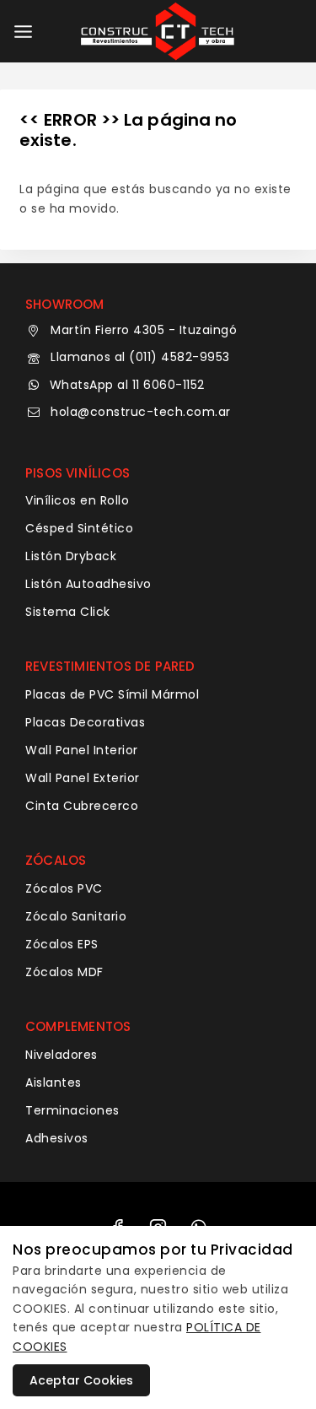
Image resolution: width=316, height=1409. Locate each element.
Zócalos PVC (64, 888)
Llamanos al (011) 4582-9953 (140, 356)
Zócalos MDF (64, 972)
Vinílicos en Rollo (77, 500)
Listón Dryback (70, 556)
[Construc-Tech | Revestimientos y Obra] (158, 31)
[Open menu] (23, 31)
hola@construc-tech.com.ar (141, 411)
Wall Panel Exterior (82, 777)
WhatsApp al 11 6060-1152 (127, 384)
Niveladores (61, 1054)
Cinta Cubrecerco (81, 805)
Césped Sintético (79, 528)
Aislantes (53, 1082)
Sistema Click (67, 611)
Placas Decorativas (85, 722)
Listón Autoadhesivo (88, 583)
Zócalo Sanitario (75, 916)
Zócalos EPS (62, 944)
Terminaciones (72, 1110)
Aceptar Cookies (81, 1380)
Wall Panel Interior (81, 750)
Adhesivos (56, 1138)
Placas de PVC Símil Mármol (112, 694)
